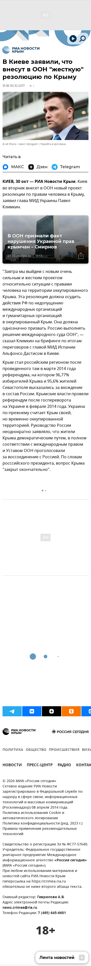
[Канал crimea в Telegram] (12, 711)
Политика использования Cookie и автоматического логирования (33, 815)
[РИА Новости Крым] (20, 50)
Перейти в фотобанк (53, 144)
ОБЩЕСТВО (36, 750)
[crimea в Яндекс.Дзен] (51, 711)
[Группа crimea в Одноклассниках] (71, 711)
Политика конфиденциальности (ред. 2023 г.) (42, 824)
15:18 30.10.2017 (14, 86)
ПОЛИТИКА (13, 750)
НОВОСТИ (12, 766)
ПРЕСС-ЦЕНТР (40, 766)
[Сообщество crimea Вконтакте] (31, 711)
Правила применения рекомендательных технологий (40, 831)
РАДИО (64, 766)
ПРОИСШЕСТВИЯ (64, 750)
